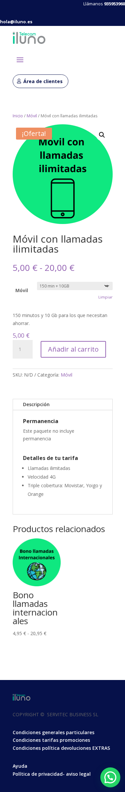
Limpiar (105, 296)
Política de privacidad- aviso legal (52, 774)
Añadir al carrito (73, 349)
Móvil (32, 116)
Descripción (36, 404)
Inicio (18, 116)
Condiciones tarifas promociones (51, 740)
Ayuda (20, 766)
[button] (102, 135)
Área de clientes (43, 81)
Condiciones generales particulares (53, 732)
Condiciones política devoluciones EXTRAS (61, 748)
